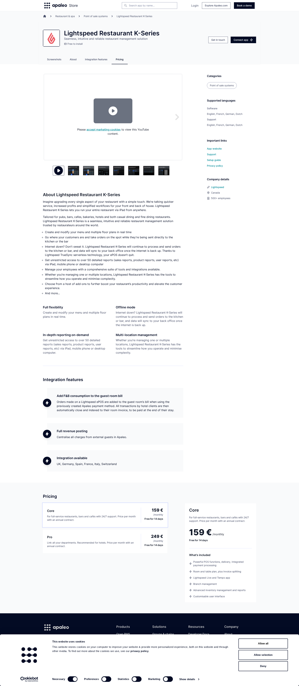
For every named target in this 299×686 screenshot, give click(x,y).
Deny (263, 666)
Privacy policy (215, 165)
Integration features (96, 59)
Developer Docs (198, 634)
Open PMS (123, 634)
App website (214, 148)
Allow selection (263, 654)
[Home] (44, 16)
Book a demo (244, 5)
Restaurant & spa (65, 16)
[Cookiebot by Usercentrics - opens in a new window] (29, 679)
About (73, 59)
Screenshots (54, 59)
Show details (187, 679)
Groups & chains (163, 634)
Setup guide (214, 160)
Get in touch (218, 39)
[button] (58, 170)
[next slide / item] (177, 117)
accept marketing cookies (104, 129)
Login (194, 5)
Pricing (120, 59)
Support (211, 154)
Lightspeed (217, 187)
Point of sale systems (96, 16)
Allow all (263, 643)
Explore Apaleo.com (216, 5)
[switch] (106, 679)
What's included (199, 555)
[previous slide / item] (49, 170)
